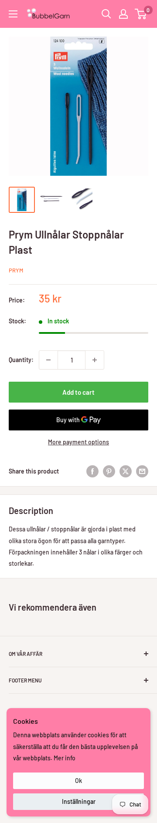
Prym (16, 270)
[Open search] (106, 14)
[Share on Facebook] (92, 471)
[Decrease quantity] (48, 360)
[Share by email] (142, 471)
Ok (78, 780)
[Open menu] (13, 13)
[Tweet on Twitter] (125, 471)
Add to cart (78, 392)
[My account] (123, 14)
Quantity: (21, 359)
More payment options (78, 442)
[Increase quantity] (94, 360)
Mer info (64, 758)
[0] (141, 14)
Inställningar (79, 801)
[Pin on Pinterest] (109, 471)
